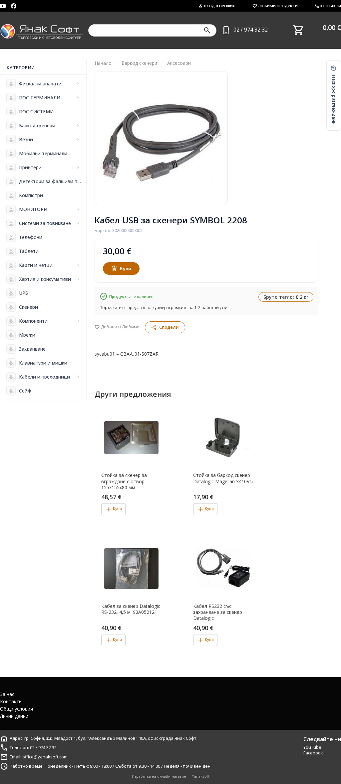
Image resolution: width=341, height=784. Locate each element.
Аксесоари (179, 63)
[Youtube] (3, 6)
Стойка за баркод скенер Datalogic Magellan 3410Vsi (223, 478)
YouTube (312, 747)
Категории (21, 67)
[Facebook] (13, 6)
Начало (103, 63)
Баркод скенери (139, 63)
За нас (7, 694)
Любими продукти (275, 6)
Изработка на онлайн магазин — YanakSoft (170, 776)
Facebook (313, 753)
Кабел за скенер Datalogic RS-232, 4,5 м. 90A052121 (130, 609)
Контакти (327, 6)
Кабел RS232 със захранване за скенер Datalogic (217, 612)
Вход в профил (216, 6)
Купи (121, 268)
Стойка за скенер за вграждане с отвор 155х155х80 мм (124, 481)
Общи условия (16, 709)
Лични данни (14, 716)
